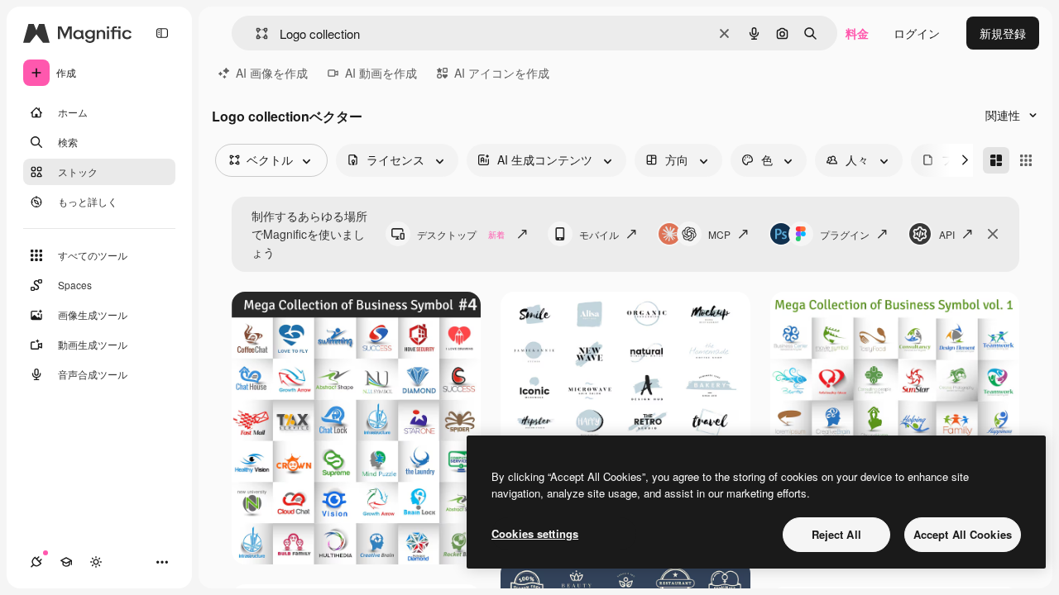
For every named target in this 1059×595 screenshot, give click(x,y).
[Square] (1026, 160)
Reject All (836, 534)
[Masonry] (996, 160)
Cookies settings (534, 533)
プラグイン (845, 234)
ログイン (917, 33)
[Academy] (66, 562)
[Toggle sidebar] (162, 33)
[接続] (36, 562)
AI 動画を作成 (381, 72)
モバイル (599, 234)
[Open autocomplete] (255, 33)
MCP (719, 234)
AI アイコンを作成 (501, 72)
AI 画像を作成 (272, 72)
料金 (857, 33)
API (947, 234)
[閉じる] (992, 233)
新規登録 (1003, 33)
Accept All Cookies (962, 534)
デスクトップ (461, 234)
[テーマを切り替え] (96, 562)
